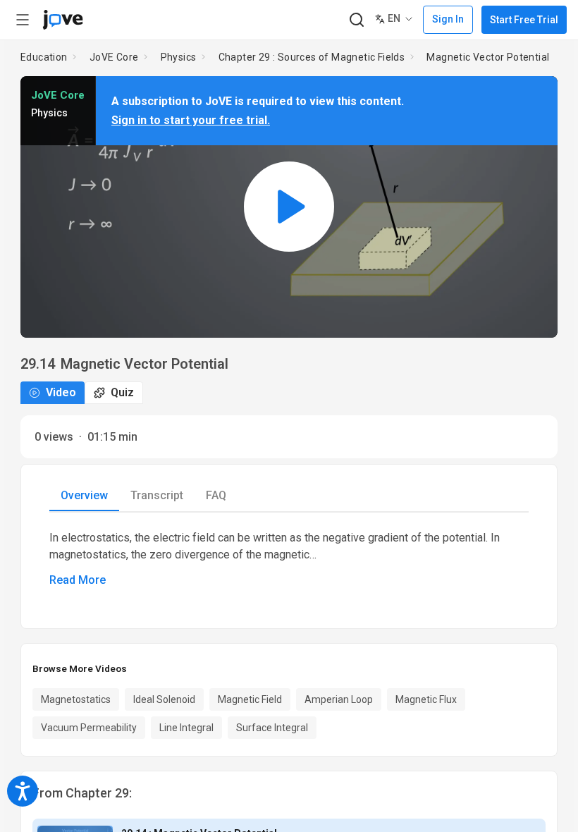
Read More (77, 580)
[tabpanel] (289, 559)
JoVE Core (114, 57)
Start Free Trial (524, 19)
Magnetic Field (250, 699)
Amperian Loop (339, 699)
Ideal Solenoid (164, 699)
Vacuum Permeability (89, 727)
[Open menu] (22, 19)
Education (44, 57)
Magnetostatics (76, 699)
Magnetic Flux (426, 699)
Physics (179, 57)
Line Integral (186, 727)
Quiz (122, 392)
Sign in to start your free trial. (190, 120)
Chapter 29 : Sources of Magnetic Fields (312, 57)
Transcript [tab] (156, 495)
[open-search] (356, 20)
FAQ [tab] (216, 495)
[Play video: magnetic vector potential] (289, 207)
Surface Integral (272, 727)
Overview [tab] (84, 495)
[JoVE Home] (62, 20)
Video (61, 392)
